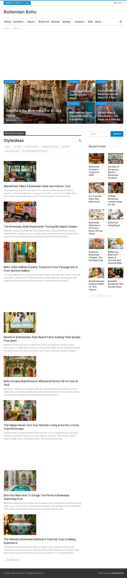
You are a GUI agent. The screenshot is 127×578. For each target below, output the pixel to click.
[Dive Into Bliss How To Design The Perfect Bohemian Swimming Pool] (20, 480)
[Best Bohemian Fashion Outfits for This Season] (96, 273)
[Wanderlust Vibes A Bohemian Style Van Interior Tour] (20, 171)
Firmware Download (50, 147)
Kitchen (55, 21)
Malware (66, 147)
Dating (8, 147)
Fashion (79, 21)
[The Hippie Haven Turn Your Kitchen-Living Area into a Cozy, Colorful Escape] (20, 410)
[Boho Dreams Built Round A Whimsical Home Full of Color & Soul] (20, 366)
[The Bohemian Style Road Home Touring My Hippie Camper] (20, 212)
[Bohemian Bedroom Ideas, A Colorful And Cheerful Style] (115, 243)
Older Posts (12, 560)
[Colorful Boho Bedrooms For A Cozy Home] (35, 102)
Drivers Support (31, 147)
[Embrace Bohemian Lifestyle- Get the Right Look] (96, 243)
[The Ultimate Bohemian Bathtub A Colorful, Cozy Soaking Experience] (20, 524)
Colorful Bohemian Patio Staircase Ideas (80, 94)
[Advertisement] (63, 53)
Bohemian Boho (20, 12)
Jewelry (66, 21)
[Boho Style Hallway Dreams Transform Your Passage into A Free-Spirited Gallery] (20, 252)
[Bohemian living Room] (115, 214)
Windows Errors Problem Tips (34, 151)
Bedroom (44, 21)
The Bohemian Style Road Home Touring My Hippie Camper (41, 226)
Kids (90, 21)
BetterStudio (118, 573)
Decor (31, 21)
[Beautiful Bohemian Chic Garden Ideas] (115, 273)
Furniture (18, 21)
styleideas (10, 82)
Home (7, 21)
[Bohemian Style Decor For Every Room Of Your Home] (96, 214)
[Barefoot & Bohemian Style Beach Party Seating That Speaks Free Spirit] (20, 322)
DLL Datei (18, 147)
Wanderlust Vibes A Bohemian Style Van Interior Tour (37, 186)
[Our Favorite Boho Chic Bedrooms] (96, 187)
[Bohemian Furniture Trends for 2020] (96, 158)
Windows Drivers (12, 151)
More (98, 21)
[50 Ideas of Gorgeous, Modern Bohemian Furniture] (115, 158)
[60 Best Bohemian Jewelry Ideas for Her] (115, 187)
